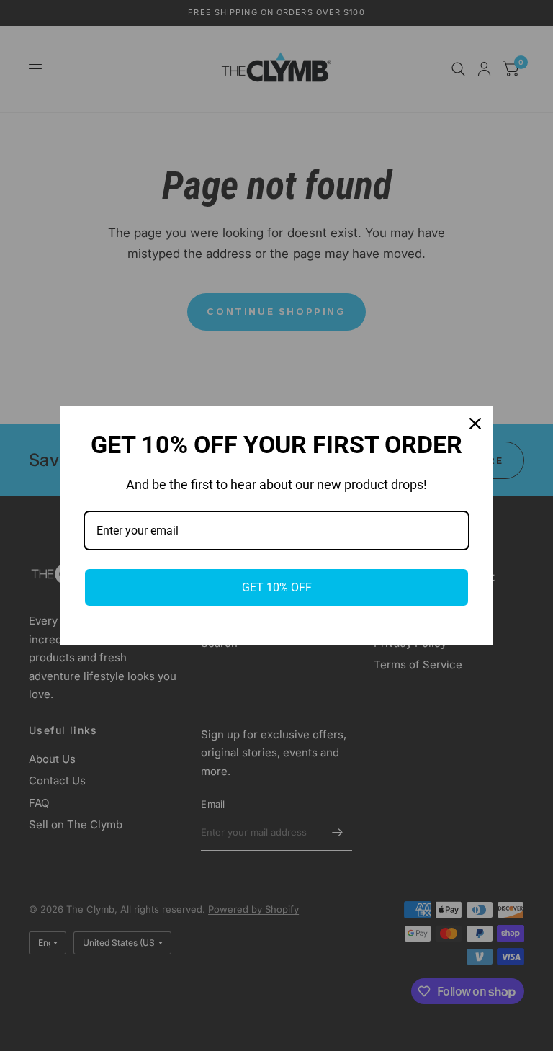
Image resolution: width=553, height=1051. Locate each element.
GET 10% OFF (277, 587)
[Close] (475, 423)
